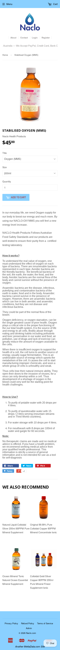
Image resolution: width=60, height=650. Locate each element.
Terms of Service (45, 623)
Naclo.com (31, 632)
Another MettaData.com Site (30, 646)
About (13, 37)
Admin (29, 628)
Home (5, 54)
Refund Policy (27, 623)
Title (4, 153)
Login (35, 37)
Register (46, 37)
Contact (24, 37)
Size (4, 167)
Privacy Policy (11, 623)
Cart (55, 4)
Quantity (6, 181)
